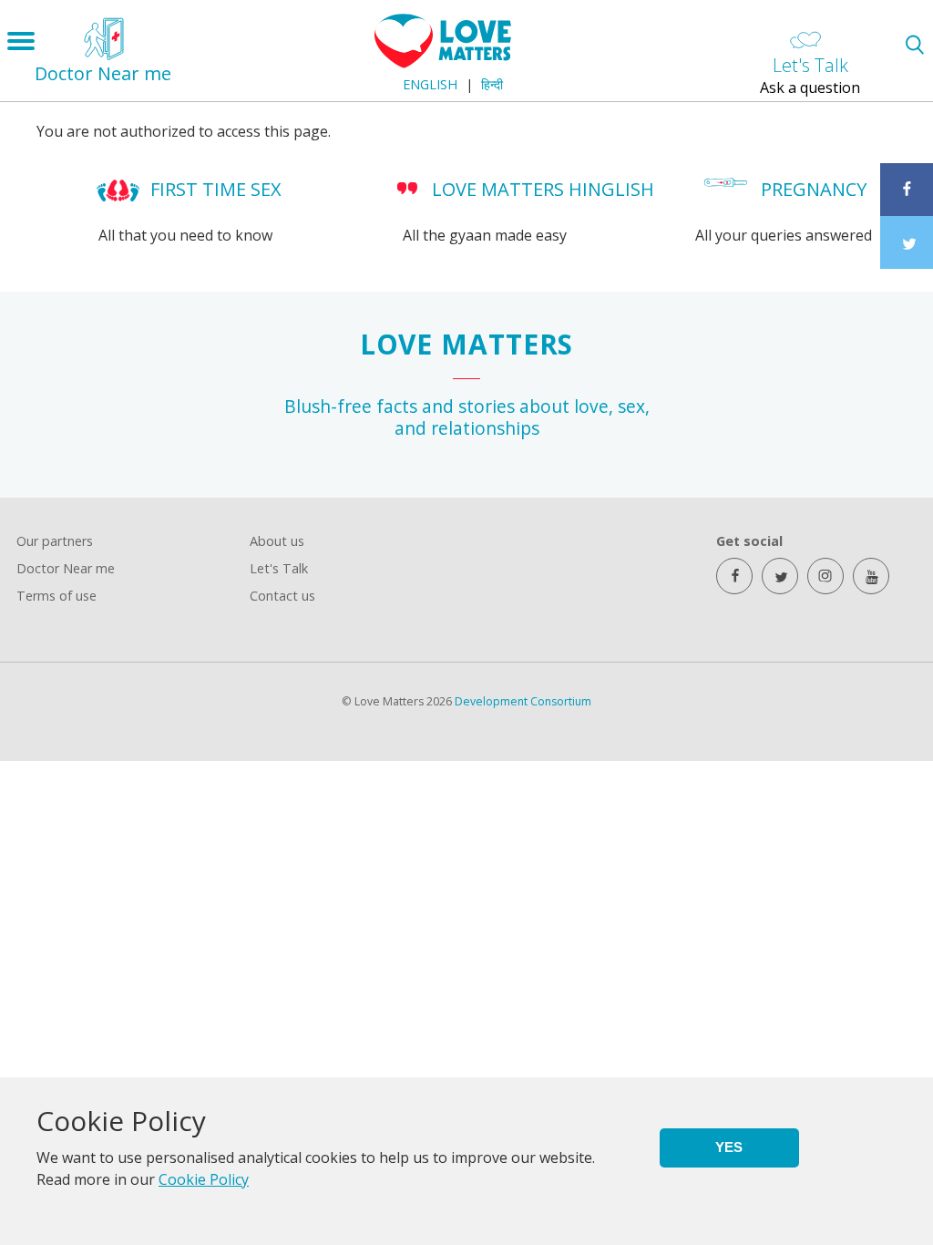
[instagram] (825, 576)
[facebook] (734, 576)
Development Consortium (523, 701)
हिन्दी (492, 84)
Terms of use (56, 595)
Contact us (282, 595)
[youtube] (871, 576)
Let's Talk (279, 568)
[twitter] (780, 576)
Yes (729, 1147)
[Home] (442, 63)
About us (277, 541)
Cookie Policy (204, 1179)
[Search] (914, 44)
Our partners (54, 541)
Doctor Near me (65, 568)
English (430, 84)
